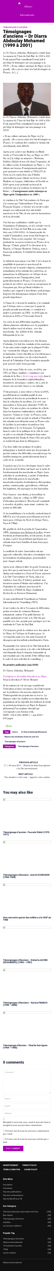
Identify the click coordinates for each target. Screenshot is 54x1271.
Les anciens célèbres (12, 1226)
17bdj (5, 1249)
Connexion (7, 1188)
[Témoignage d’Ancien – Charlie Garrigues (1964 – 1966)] (27, 1026)
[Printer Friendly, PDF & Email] (9, 726)
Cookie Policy (30, 1170)
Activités (7, 1222)
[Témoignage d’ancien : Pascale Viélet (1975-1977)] (27, 813)
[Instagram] (18, 1267)
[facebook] (9, 1267)
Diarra (15, 732)
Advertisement (10, 1165)
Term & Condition (11, 1170)
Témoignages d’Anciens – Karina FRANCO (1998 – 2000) (25, 1003)
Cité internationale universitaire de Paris (20, 1212)
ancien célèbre (9, 1253)
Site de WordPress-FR (12, 1199)
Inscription (7, 1185)
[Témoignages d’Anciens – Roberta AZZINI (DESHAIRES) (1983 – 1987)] (27, 941)
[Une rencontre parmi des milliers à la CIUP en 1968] (27, 898)
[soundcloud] (23, 1267)
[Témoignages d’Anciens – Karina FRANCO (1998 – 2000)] (27, 984)
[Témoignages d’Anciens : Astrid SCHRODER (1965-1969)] (27, 856)
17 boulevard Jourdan (12, 1246)
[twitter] (4, 1267)
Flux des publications (12, 1192)
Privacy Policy (29, 1165)
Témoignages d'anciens (15, 27)
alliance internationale (12, 1242)
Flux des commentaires (13, 1195)
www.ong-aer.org (32, 376)
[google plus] (14, 1267)
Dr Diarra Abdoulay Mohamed (34, 732)
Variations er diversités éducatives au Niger (25, 676)
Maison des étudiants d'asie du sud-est (22, 737)
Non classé (8, 1215)
